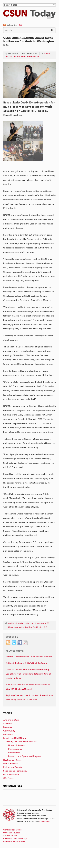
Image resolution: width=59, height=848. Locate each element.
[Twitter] (14, 642)
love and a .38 (43, 623)
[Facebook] (19, 642)
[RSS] (8, 642)
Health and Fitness (12, 760)
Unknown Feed (12, 786)
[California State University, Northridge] (29, 16)
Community (9, 730)
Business (7, 727)
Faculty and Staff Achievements (21, 741)
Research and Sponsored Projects (24, 756)
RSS (20, 25)
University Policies (11, 833)
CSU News (8, 778)
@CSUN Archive (11, 774)
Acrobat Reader (10, 835)
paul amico (19, 627)
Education (8, 734)
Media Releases (10, 763)
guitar (21, 623)
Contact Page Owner (12, 830)
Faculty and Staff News (14, 738)
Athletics (7, 723)
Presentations (33, 56)
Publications (14, 752)
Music (23, 56)
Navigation (49, 18)
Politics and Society (12, 767)
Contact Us (44, 821)
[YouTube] (25, 642)
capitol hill (12, 623)
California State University (15, 838)
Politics (28, 627)
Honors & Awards (16, 745)
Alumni (47, 53)
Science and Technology (15, 771)
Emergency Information (14, 841)
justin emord (30, 623)
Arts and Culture (12, 56)
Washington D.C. (40, 627)
